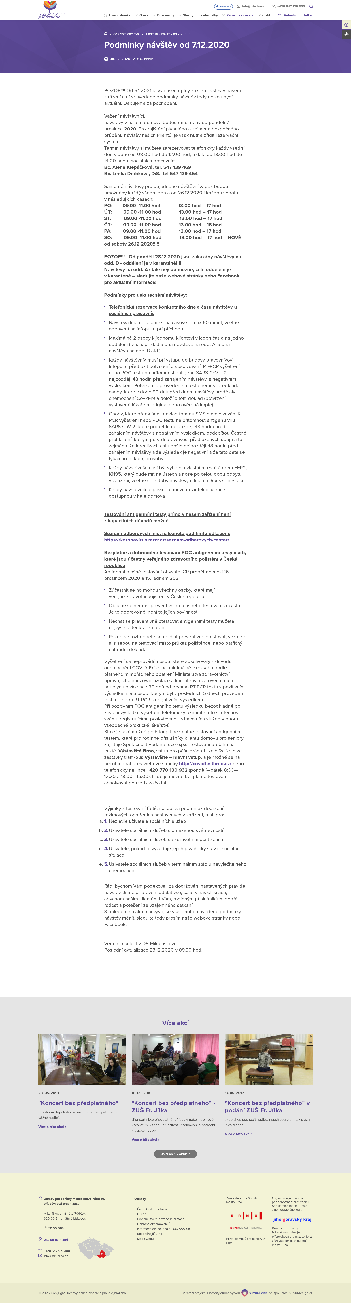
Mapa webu (145, 1239)
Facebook (225, 6)
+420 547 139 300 (291, 6)
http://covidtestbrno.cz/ (205, 764)
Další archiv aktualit (176, 1154)
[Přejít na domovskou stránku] (51, 10)
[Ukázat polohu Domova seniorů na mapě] (101, 1248)
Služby (188, 15)
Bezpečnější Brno (149, 1234)
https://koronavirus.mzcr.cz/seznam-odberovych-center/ (166, 540)
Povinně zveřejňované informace (160, 1219)
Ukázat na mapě (56, 1240)
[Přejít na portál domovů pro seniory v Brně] (246, 1219)
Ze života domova (240, 15)
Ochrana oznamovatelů (153, 1224)
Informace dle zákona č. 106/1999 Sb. (164, 1229)
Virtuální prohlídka (298, 15)
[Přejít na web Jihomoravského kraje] (292, 1217)
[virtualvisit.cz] (254, 1293)
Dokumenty (165, 15)
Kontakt (264, 15)
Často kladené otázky (152, 1209)
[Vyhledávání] (311, 7)
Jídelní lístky (208, 15)
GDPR (141, 1214)
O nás (143, 15)
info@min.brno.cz (255, 6)
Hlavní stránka (120, 15)
